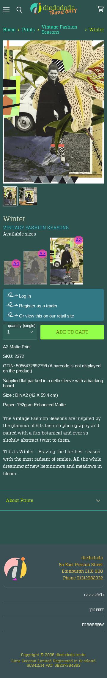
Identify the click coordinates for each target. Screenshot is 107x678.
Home (9, 29)
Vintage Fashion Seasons (59, 30)
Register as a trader (37, 305)
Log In (24, 295)
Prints (28, 29)
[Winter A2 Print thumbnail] (10, 196)
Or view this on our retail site (46, 315)
